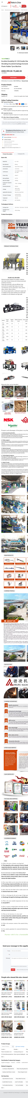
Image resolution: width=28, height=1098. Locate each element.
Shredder (16, 1049)
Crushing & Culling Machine (8, 1068)
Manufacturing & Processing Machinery (12, 10)
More (2, 1087)
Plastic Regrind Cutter (22, 1072)
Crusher (3, 1049)
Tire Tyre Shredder (19, 1085)
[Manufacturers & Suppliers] (14, 2)
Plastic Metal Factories (20, 1078)
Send (13, 969)
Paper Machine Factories (7, 1078)
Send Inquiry (13, 77)
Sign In (3, 147)
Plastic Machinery (24, 10)
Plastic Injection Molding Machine (20, 1054)
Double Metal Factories (7, 1082)
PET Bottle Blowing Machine (7, 1054)
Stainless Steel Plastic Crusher (8, 1072)
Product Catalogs (20, 1046)
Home (2, 10)
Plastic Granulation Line (6, 1051)
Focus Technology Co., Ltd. (17, 1092)
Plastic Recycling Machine (22, 1068)
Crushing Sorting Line (18, 1051)
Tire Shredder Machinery (7, 1085)
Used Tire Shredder (19, 1082)
